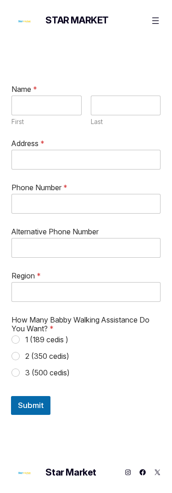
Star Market (77, 20)
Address (27, 143)
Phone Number (39, 187)
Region (26, 276)
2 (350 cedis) (47, 356)
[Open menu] (155, 20)
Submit (31, 405)
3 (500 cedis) (47, 372)
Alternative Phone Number (55, 231)
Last (97, 121)
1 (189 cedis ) (46, 339)
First (17, 121)
